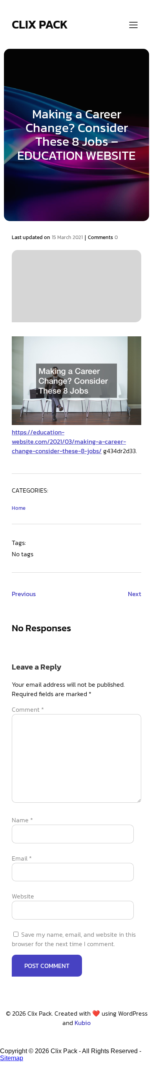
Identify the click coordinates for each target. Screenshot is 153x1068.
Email (22, 858)
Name (22, 820)
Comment (28, 709)
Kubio (83, 1022)
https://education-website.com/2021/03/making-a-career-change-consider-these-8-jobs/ (69, 441)
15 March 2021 (67, 237)
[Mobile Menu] (133, 24)
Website (23, 896)
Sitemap (11, 1058)
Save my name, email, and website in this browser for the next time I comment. (74, 939)
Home (19, 508)
